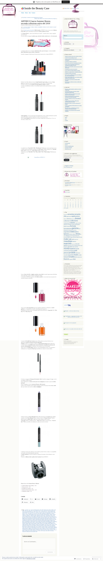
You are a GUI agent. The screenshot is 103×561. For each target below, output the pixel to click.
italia (34, 519)
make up (44, 27)
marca (53, 522)
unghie (70, 259)
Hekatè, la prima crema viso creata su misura (73, 56)
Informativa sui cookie (30, 558)
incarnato (74, 230)
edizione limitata (67, 224)
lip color (52, 519)
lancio (46, 519)
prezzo (37, 526)
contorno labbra (33, 516)
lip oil (34, 520)
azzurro (27, 514)
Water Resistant (51, 530)
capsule (50, 514)
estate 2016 (48, 516)
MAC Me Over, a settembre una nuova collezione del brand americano (72, 108)
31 (80, 206)
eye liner (52, 516)
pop (34, 526)
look (51, 521)
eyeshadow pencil (39, 517)
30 (78, 206)
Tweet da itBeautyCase (68, 167)
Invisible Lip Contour (26, 519)
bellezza (32, 27)
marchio (23, 523)
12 (67, 204)
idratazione (38, 518)
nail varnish (75, 246)
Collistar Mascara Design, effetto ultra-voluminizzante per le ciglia (72, 101)
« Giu (65, 208)
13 (70, 204)
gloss (80, 228)
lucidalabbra (40, 27)
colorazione (47, 515)
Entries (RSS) (67, 8)
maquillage (50, 522)
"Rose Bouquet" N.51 (49, 512)
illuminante (42, 518)
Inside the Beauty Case (36, 8)
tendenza (42, 529)
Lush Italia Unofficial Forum (70, 182)
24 (80, 205)
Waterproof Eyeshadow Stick (32, 531)
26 (67, 206)
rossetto (54, 27)
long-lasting (48, 521)
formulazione (67, 228)
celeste (54, 514)
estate (44, 516)
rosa (23, 527)
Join (66, 118)
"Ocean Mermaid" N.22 (29, 511)
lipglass (48, 520)
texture (45, 529)
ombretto (38, 525)
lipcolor (45, 520)
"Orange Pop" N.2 (44, 511)
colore (51, 515)
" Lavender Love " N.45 (28, 509)
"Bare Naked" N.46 (45, 509)
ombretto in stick (43, 525)
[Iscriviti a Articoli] (64, 192)
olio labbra (34, 525)
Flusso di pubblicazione (69, 146)
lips (54, 520)
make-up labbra (39, 522)
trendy (33, 530)
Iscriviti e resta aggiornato (71, 153)
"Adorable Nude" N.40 (37, 509)
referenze (77, 253)
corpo (76, 223)
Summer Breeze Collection (27, 528)
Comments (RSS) (75, 8)
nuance (53, 524)
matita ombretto (25, 524)
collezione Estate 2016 (41, 515)
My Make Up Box (68, 184)
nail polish (69, 246)
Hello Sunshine (25, 518)
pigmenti (29, 526)
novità (50, 524)
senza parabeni (50, 527)
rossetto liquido (33, 527)
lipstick (23, 521)
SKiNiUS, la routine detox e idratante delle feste (73, 71)
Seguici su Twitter (69, 165)
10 (80, 202)
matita (27, 523)
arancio (52, 513)
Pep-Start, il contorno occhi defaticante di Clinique (32, 17)
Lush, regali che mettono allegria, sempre (72, 70)
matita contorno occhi (41, 523)
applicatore (44, 513)
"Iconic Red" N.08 (46, 510)
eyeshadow (34, 517)
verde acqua (42, 530)
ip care (31, 519)
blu (37, 514)
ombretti (51, 27)
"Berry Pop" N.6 (25, 510)
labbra (36, 27)
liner (50, 519)
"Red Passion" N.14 (26, 512)
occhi (48, 27)
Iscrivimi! (66, 159)
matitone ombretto (31, 524)
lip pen (37, 520)
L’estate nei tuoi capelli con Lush (71, 57)
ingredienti (46, 518)
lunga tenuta (29, 522)
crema (79, 223)
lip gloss (28, 520)
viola (46, 530)
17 (80, 204)
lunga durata (24, 522)
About (66, 117)
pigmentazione (25, 526)
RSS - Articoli (67, 192)
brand (42, 514)
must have (47, 524)
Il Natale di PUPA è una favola (70, 73)
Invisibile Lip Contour (52, 518)
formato (68, 226)
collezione (28, 515)
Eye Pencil (26, 517)
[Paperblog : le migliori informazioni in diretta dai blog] (67, 306)
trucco (36, 530)
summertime (24, 529)
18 (65, 205)
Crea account (67, 143)
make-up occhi (44, 522)
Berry (35, 514)
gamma (75, 228)
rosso (37, 527)
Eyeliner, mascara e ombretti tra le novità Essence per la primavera (72, 94)
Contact (66, 120)
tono (29, 530)
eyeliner (29, 517)
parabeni (53, 525)
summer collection (42, 528)
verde (39, 530)
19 (67, 205)
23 (78, 205)
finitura (53, 517)
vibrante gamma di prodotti (29, 30)
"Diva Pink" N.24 (32, 510)
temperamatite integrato (31, 529)
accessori (25, 27)
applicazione (48, 513)
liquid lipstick (27, 521)
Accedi (66, 144)
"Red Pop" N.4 (32, 512)
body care (73, 218)
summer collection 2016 (50, 528)
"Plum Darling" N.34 (51, 511)
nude (56, 524)
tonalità (26, 530)
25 (65, 206)
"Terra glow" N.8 (30, 513)
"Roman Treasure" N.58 (40, 512)
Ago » (67, 208)
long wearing (43, 521)
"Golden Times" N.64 (39, 510)
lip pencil (39, 520)
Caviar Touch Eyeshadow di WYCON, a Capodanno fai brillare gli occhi (72, 65)
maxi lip (36, 524)
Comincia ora (66, 1)
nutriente (27, 525)
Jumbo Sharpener (38, 519)
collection (24, 515)
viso (74, 259)
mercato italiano (41, 524)
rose (25, 527)
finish (51, 517)
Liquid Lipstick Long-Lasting (35, 521)
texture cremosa (50, 529)
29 (75, 206)
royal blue (43, 527)
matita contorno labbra (32, 523)
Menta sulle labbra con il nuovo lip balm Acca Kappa (45, 18)
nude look (24, 525)
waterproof (24, 531)
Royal (40, 527)
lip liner (31, 520)
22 (75, 205)
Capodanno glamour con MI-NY (71, 61)
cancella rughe (46, 514)
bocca (39, 514)
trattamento (79, 257)
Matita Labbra (47, 523)
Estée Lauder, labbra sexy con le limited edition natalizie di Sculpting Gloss (73, 78)
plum (32, 526)
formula (73, 226)
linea (48, 519)
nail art (69, 245)
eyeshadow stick (46, 517)
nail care (73, 245)
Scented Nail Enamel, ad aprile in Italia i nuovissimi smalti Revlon (72, 92)
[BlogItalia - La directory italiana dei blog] (71, 310)
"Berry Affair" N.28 (52, 509)
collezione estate (33, 515)
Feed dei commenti (68, 147)
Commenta (50, 552)
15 (75, 204)
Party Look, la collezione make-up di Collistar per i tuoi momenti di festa (73, 75)
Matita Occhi (53, 523)
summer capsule (35, 528)
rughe (46, 527)
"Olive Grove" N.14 (36, 511)
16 (78, 204)
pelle (75, 250)
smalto (80, 255)
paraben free (49, 525)
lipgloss (51, 520)
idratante (33, 518)
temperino (38, 529)
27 (70, 206)
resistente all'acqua (51, 526)
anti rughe (40, 513)
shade (76, 255)
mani (72, 239)
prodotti (40, 526)
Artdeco (29, 27)
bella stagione (31, 514)
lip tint (43, 520)
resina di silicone (45, 526)
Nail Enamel (77, 245)
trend (31, 530)
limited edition (72, 234)
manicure (76, 239)
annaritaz (71, 214)
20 (70, 205)
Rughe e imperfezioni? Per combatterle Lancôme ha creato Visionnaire (72, 97)
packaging (71, 250)
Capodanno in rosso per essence (71, 69)
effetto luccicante (39, 516)
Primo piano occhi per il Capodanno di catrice (73, 62)
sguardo (55, 527)
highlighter (30, 518)
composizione (27, 516)
